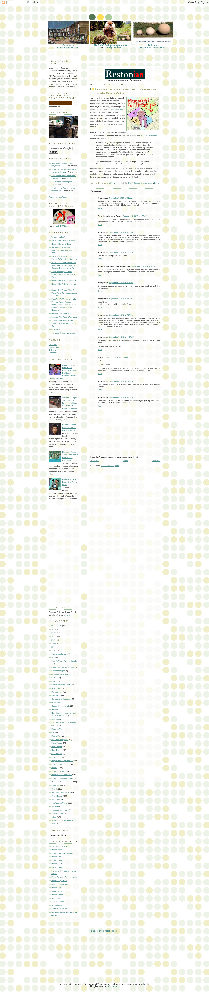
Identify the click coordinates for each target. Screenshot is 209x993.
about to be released (149, 135)
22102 (53, 650)
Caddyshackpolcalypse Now (62, 667)
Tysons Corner (57, 813)
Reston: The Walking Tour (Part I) (64, 280)
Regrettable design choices (62, 761)
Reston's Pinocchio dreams (62, 778)
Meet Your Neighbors (59, 740)
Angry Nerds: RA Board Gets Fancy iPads (69, 482)
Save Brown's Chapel (59, 898)
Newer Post (94, 461)
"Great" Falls (56, 626)
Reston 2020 (56, 850)
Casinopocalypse (112, 48)
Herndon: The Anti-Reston (61, 313)
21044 (53, 643)
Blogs (53, 657)
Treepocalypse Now (59, 810)
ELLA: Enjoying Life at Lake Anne (64, 877)
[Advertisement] (106, 12)
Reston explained (58, 771)
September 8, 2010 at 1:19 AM (116, 357)
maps (53, 732)
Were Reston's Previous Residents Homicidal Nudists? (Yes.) (63, 250)
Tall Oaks (55, 799)
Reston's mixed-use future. (153, 46)
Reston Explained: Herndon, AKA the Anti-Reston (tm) (69, 427)
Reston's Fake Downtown (61, 775)
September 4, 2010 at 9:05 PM (121, 299)
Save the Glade (57, 902)
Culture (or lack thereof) (60, 685)
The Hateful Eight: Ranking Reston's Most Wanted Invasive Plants (64, 274)
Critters (54, 681)
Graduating (55, 702)
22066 (53, 647)
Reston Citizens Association (62, 853)
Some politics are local (60, 792)
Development (139, 183)
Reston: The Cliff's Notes (61, 244)
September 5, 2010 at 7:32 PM (121, 315)
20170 (53, 629)
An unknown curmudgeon (61, 182)
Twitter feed (53, 350)
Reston (157, 183)
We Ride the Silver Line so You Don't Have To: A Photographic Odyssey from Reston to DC (63, 265)
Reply (100, 208)
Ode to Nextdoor (58, 329)
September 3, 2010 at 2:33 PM (121, 252)
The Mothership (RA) (59, 846)
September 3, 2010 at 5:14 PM (143, 266)
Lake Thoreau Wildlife (59, 884)
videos (54, 817)
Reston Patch (56, 860)
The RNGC (110, 45)
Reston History (57, 867)
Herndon (54, 709)
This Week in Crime (59, 803)
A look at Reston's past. (68, 46)
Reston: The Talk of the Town (63, 240)
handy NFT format (62, 226)
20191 (53, 636)
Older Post (156, 461)
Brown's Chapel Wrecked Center (64, 661)
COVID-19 (55, 678)
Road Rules (56, 785)
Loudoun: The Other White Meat (64, 317)
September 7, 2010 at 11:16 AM (121, 337)
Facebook (53, 353)
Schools (54, 789)
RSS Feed (53, 345)
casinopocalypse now (60, 674)
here (135, 457)
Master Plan (56, 736)
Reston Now (56, 857)
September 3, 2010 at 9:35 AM (121, 232)
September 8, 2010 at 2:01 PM (121, 381)
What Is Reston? (58, 237)
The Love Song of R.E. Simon (63, 333)
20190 (130, 183)
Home (125, 461)
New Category (57, 747)
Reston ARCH (57, 864)
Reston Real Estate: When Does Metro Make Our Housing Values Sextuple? (64, 293)
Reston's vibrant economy (61, 782)
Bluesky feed (54, 347)
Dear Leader (56, 688)
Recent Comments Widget (58, 197)
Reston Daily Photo (59, 881)
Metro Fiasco (56, 743)
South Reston (56, 796)
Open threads (56, 754)
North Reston (56, 750)
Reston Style (56, 888)
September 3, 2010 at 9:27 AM (121, 198)
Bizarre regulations (58, 654)
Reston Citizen (57, 895)
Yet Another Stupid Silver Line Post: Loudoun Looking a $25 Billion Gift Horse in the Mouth (69, 403)
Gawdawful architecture (60, 699)
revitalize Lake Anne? (116, 109)
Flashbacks (56, 695)
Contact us (113, 986)
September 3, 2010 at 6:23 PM (121, 283)
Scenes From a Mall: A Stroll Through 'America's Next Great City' (63, 323)
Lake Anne (149, 183)
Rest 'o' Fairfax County (60, 764)
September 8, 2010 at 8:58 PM (121, 397)
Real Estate (56, 757)
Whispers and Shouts (59, 905)
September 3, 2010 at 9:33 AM (135, 216)
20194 (53, 640)
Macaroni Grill (56, 729)
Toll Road (55, 806)
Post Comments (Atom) (110, 466)
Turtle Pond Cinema (59, 909)
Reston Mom (56, 891)
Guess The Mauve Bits (60, 706)
